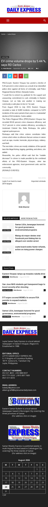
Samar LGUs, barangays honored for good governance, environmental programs (29, 227)
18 (12, 482)
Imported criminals (38, 181)
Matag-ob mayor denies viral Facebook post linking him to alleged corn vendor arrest (28, 238)
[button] (44, 20)
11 (12, 478)
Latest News (11, 34)
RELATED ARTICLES (11, 218)
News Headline (7, 290)
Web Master (7, 68)
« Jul (4, 495)
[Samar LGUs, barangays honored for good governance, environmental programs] (8, 227)
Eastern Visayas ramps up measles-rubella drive (23, 274)
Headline (5, 277)
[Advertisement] (24, 28)
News (4, 303)
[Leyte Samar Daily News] (24, 8)
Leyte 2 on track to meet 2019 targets (11, 182)
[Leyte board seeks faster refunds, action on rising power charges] (8, 249)
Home (3, 34)
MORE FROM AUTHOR (29, 218)
